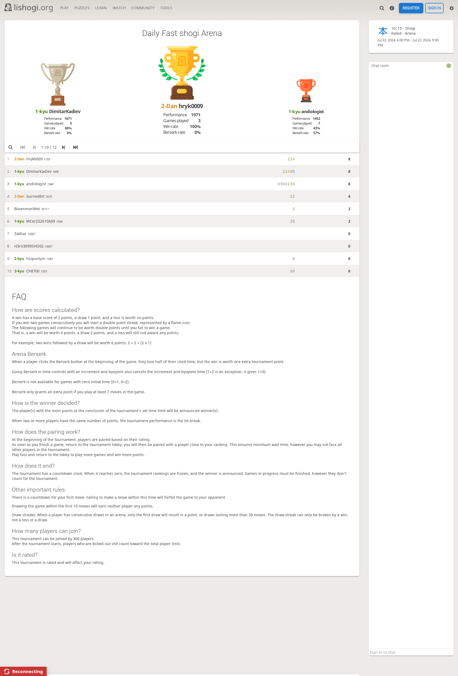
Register (411, 8)
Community (143, 7)
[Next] (63, 147)
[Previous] (34, 147)
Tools (166, 7)
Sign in (434, 8)
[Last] (75, 147)
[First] (22, 147)
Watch (119, 7)
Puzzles (82, 7)
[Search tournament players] (10, 147)
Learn (101, 7)
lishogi (33, 7)
